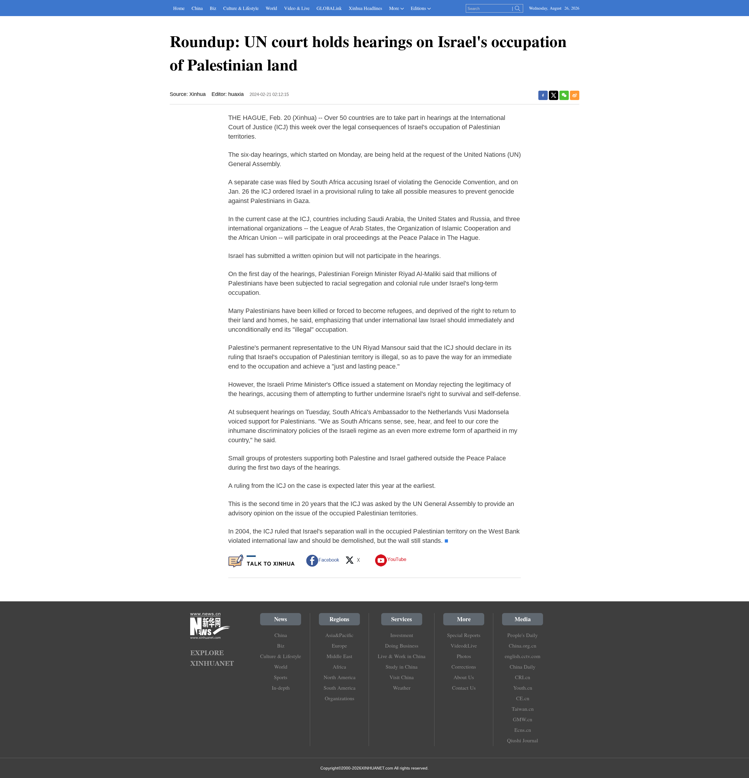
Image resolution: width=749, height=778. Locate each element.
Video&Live (464, 645)
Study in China (402, 666)
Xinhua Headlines (365, 8)
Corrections (463, 666)
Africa (339, 666)
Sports (280, 677)
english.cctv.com (522, 656)
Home (179, 8)
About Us (463, 677)
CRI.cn (522, 677)
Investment (401, 634)
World (271, 8)
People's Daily (522, 634)
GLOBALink (329, 8)
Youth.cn (522, 687)
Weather (401, 687)
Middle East (339, 656)
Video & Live (297, 8)
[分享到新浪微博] (574, 95)
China (197, 8)
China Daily (522, 666)
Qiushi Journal (522, 740)
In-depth (281, 687)
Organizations (339, 698)
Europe (339, 645)
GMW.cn (522, 719)
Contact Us (464, 687)
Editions (418, 8)
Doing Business (401, 645)
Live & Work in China (401, 656)
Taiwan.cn (523, 708)
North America (339, 677)
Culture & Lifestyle (241, 8)
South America (339, 687)
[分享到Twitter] (553, 95)
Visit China (401, 677)
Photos (464, 656)
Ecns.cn (522, 729)
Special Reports (463, 634)
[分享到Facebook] (543, 95)
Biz (213, 8)
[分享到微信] (564, 95)
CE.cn (522, 698)
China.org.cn (522, 645)
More (394, 8)
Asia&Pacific (339, 634)
